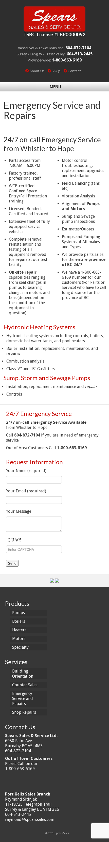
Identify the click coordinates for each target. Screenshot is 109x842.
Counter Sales (24, 684)
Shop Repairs (24, 712)
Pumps (18, 612)
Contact (74, 71)
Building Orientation (22, 674)
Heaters (19, 630)
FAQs (56, 71)
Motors (18, 638)
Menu (55, 86)
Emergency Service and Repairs (22, 698)
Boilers (18, 621)
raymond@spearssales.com (29, 819)
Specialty (20, 647)
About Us (37, 71)
